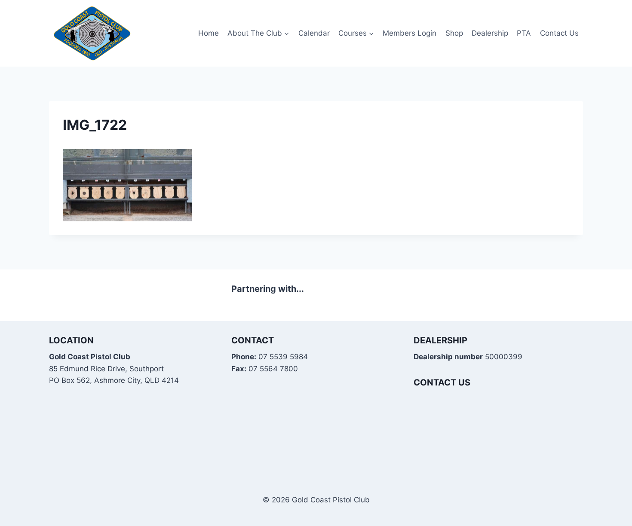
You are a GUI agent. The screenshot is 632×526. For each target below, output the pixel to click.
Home (208, 33)
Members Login (409, 33)
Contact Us (559, 33)
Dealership (490, 33)
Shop (454, 33)
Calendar (314, 33)
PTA (524, 33)
